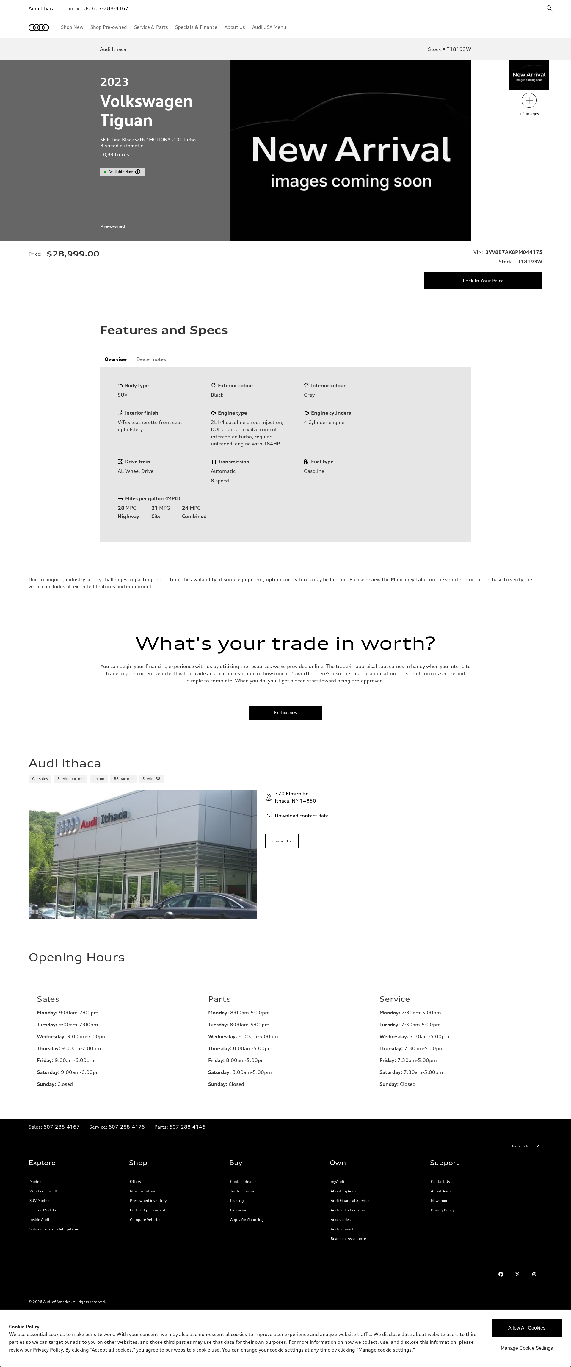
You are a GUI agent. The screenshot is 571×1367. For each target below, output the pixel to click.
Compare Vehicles (145, 1219)
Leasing (237, 1200)
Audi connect (342, 1229)
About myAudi (343, 1191)
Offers (135, 1181)
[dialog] (285, 1338)
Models (35, 1181)
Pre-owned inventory (148, 1200)
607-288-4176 (127, 1127)
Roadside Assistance (348, 1238)
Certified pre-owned (147, 1210)
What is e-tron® (43, 1191)
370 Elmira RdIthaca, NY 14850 (295, 797)
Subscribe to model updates (54, 1229)
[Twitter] (517, 1274)
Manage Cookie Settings (527, 1348)
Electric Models (42, 1210)
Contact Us (440, 1181)
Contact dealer (243, 1181)
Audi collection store (348, 1210)
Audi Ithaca (42, 8)
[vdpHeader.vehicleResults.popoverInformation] (138, 172)
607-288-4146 (187, 1127)
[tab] (116, 359)
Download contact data (302, 816)
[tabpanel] (285, 454)
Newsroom (440, 1200)
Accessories (341, 1219)
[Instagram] (534, 1274)
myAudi (337, 1181)
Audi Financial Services (350, 1200)
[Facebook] (500, 1274)
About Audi (441, 1191)
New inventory (142, 1191)
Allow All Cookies (526, 1327)
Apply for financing (247, 1219)
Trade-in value (242, 1191)
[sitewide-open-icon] (549, 9)
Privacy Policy (442, 1210)
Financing (238, 1210)
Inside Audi (39, 1219)
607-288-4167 (110, 8)
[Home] (39, 27)
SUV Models (39, 1200)
